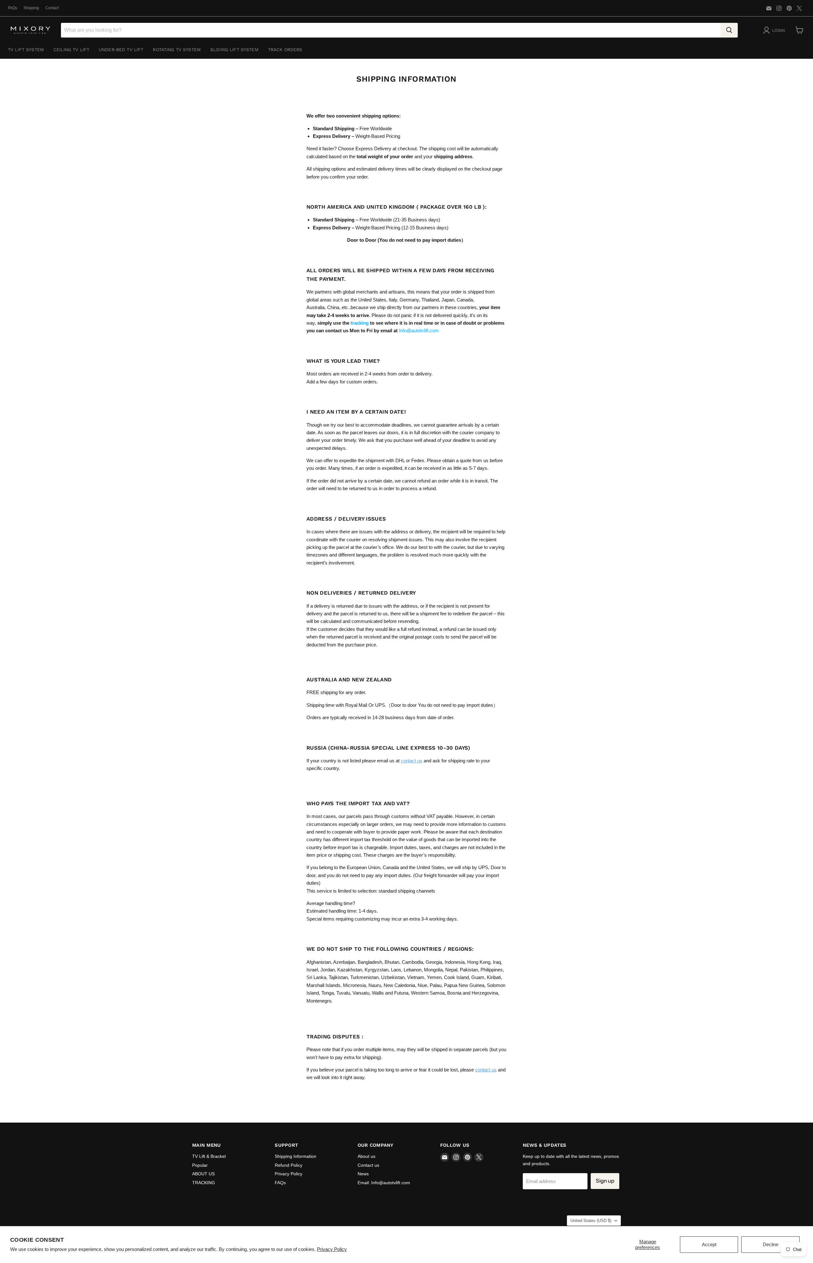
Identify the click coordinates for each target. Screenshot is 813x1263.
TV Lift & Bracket (209, 1156)
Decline (770, 1244)
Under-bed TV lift (121, 49)
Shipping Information (295, 1156)
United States (590, 1220)
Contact (52, 8)
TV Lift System (26, 49)
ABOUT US (203, 1173)
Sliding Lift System (234, 49)
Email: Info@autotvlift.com (384, 1182)
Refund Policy (288, 1165)
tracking (360, 323)
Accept (709, 1244)
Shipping (31, 8)
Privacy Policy (332, 1249)
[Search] (729, 30)
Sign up (605, 1181)
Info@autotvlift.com (419, 330)
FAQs (12, 8)
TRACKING (203, 1182)
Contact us (368, 1165)
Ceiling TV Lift (71, 49)
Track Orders (285, 49)
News (363, 1173)
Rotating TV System (177, 49)
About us (366, 1156)
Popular (200, 1165)
